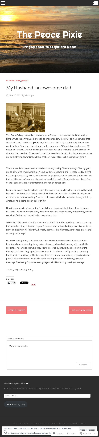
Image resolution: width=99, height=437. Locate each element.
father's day (13, 80)
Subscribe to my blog (16, 404)
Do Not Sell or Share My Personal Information (68, 423)
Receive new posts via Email (16, 383)
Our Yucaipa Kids (81, 310)
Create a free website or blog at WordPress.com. (31, 423)
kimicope (29, 95)
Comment (83, 365)
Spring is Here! (16, 310)
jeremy (25, 80)
